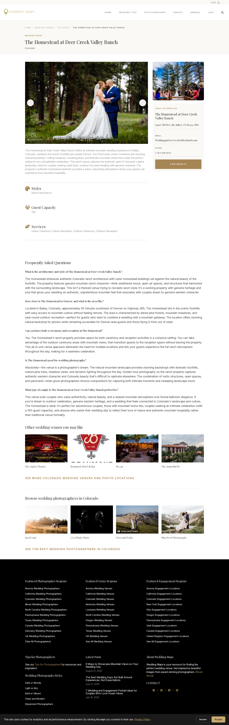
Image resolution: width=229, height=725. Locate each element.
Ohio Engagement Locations (161, 609)
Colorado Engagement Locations (164, 599)
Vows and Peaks (129, 531)
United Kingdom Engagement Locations (167, 636)
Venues (178, 12)
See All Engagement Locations (162, 641)
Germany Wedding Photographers (43, 630)
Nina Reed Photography (174, 537)
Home (108, 12)
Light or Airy (31, 688)
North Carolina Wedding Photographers (46, 609)
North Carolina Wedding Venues (102, 614)
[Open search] (222, 12)
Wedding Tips (128, 12)
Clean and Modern (35, 698)
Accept (218, 719)
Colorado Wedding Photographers (43, 599)
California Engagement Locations (164, 593)
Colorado (63, 28)
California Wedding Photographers (43, 593)
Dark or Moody (33, 682)
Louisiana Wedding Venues (100, 609)
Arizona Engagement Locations (163, 588)
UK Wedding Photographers (40, 636)
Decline (203, 719)
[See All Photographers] (38, 641)
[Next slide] (142, 102)
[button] (82, 140)
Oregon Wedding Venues (99, 620)
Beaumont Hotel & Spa (83, 466)
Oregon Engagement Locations (163, 614)
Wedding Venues (44, 28)
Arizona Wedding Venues (99, 588)
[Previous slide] (30, 102)
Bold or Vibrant (33, 693)
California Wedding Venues (100, 593)
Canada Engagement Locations (163, 630)
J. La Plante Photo (80, 537)
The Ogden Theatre (35, 466)
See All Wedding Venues (99, 641)
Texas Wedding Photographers (41, 620)
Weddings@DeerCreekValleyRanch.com (176, 140)
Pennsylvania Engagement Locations (166, 620)
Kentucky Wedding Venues (100, 604)
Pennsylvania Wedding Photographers (45, 614)
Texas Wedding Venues (98, 630)
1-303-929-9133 (163, 152)
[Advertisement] (178, 198)
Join (211, 12)
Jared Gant (30, 537)
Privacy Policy (142, 719)
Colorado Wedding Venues (100, 599)
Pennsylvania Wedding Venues (102, 625)
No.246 (119, 466)
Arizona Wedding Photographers (42, 588)
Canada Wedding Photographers (42, 625)
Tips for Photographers (48, 664)
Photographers (155, 12)
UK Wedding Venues (97, 636)
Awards (195, 12)
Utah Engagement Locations (161, 625)
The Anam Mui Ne (171, 466)
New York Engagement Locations (164, 604)
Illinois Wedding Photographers (41, 604)
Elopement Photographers (39, 704)
